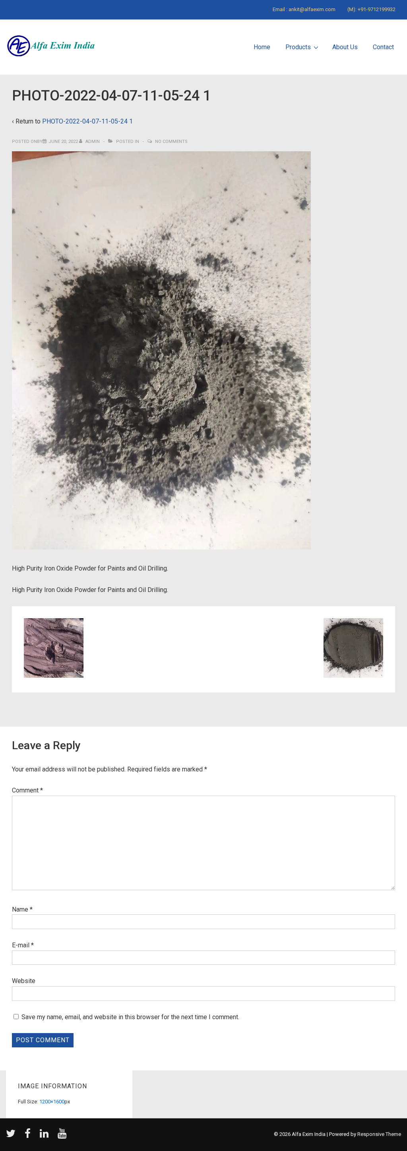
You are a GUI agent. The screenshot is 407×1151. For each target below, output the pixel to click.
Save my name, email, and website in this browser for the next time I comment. (130, 1017)
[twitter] (12, 1136)
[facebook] (29, 1136)
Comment (27, 790)
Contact (383, 47)
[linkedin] (46, 1136)
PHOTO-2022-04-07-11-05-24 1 (87, 121)
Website (23, 981)
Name (20, 909)
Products (298, 47)
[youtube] (63, 1136)
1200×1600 (51, 1102)
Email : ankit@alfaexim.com (304, 9)
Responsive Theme (379, 1134)
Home (262, 47)
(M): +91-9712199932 (371, 9)
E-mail (20, 945)
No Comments (171, 141)
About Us (345, 47)
